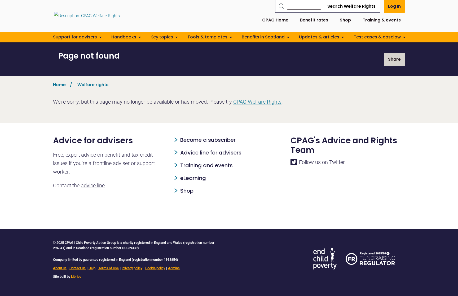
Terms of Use (108, 268)
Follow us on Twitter (322, 162)
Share (394, 59)
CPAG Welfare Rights (257, 102)
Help (92, 268)
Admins (174, 268)
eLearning (193, 178)
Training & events (382, 20)
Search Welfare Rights (351, 6)
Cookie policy (155, 268)
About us (60, 268)
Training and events (206, 165)
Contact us (77, 268)
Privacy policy (132, 268)
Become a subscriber (208, 140)
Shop (345, 20)
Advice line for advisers (210, 152)
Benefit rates (314, 20)
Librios (76, 277)
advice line (93, 185)
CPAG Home (275, 20)
